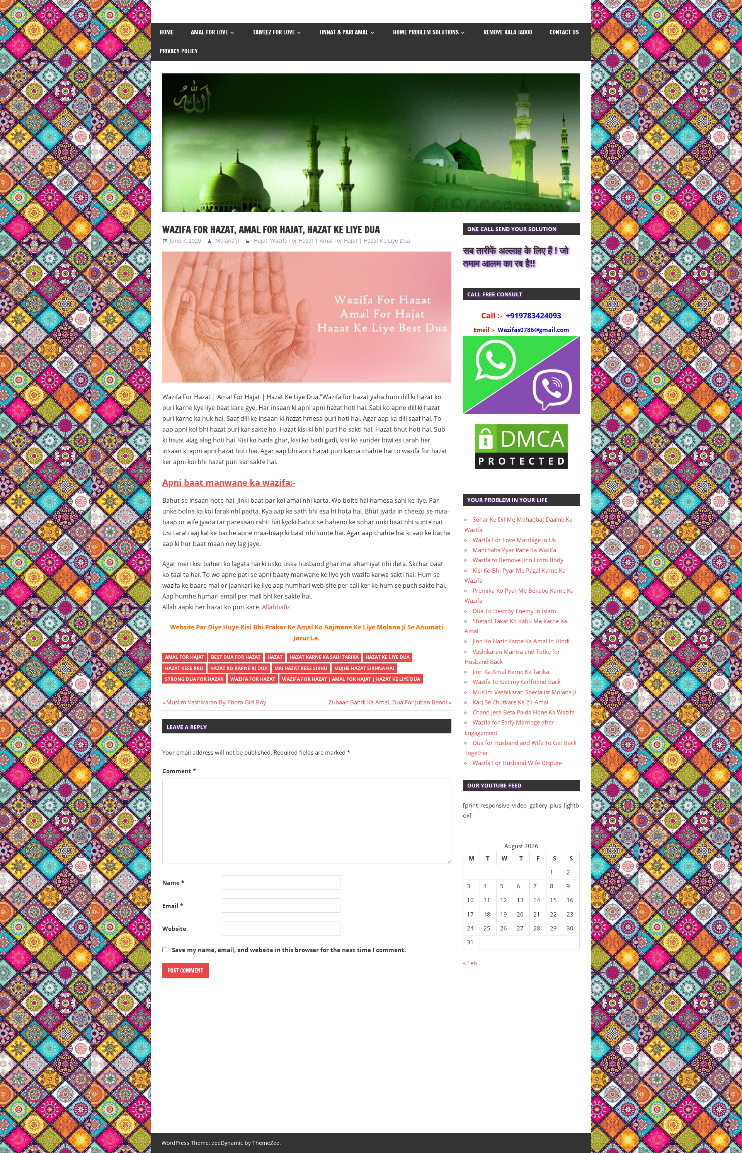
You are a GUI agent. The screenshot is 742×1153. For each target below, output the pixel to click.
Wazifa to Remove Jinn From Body (518, 560)
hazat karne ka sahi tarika (324, 657)
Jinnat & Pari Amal (344, 32)
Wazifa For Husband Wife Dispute (517, 763)
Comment (179, 771)
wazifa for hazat (252, 679)
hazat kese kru (184, 668)
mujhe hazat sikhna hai (364, 668)
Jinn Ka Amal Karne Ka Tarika (511, 671)
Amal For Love (209, 32)
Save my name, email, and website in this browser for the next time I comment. (289, 950)
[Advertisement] (521, 1054)
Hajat (260, 240)
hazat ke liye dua (388, 657)
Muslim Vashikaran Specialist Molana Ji (524, 692)
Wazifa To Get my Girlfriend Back (517, 681)
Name (173, 882)
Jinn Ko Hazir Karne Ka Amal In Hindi (521, 641)
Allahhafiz (276, 607)
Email (172, 906)
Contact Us (564, 32)
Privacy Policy (179, 51)
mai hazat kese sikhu (300, 668)
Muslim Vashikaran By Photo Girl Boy (216, 702)
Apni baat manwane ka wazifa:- (228, 482)
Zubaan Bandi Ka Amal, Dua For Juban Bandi (387, 702)
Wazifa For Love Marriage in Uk (514, 540)
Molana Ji (227, 240)
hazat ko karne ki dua (238, 668)
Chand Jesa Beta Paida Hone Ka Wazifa (524, 712)
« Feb (470, 963)
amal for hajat (184, 657)
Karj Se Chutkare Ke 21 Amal (510, 702)
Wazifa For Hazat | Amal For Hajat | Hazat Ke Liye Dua (340, 240)
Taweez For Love (274, 32)
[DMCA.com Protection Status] (521, 468)
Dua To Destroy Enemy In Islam (514, 611)
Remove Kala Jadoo (507, 32)
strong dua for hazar (194, 679)
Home (167, 32)
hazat (275, 657)
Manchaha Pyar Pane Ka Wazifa (514, 550)
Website (174, 928)
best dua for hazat (235, 657)
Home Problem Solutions (426, 32)
